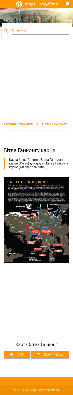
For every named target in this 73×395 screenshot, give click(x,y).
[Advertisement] (36, 82)
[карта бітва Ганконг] (36, 262)
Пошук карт (19, 30)
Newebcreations (48, 390)
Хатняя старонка (18, 124)
